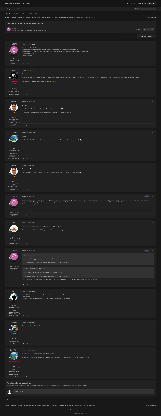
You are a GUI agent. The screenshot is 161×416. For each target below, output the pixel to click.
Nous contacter (80, 410)
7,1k (15, 117)
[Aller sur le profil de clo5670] (9, 29)
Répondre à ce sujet (146, 36)
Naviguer (9, 9)
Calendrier (15, 13)
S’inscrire (151, 3)
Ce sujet (148, 8)
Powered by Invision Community (80, 413)
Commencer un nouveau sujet (126, 36)
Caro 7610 (14, 132)
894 (14, 305)
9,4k (14, 338)
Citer (27, 63)
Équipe (36, 13)
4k (14, 148)
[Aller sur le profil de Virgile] (14, 107)
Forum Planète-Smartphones (17, 3)
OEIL (13, 291)
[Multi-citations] (23, 64)
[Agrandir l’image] (53, 81)
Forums (8, 13)
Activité (17, 9)
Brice (14, 70)
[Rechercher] (154, 9)
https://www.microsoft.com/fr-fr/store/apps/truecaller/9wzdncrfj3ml (71, 357)
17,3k (14, 88)
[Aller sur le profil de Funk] (14, 228)
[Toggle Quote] (24, 255)
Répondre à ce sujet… (22, 392)
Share (139, 29)
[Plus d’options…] (152, 44)
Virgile (13, 101)
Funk (13, 222)
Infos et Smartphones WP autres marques (35, 30)
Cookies (89, 410)
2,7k (14, 237)
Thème (72, 410)
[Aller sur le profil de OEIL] (14, 297)
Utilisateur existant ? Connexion (136, 3)
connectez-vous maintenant (61, 385)
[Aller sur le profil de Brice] (14, 76)
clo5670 (16, 28)
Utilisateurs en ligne (26, 13)
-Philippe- (13, 322)
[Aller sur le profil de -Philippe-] (14, 328)
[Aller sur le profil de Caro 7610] (14, 138)
